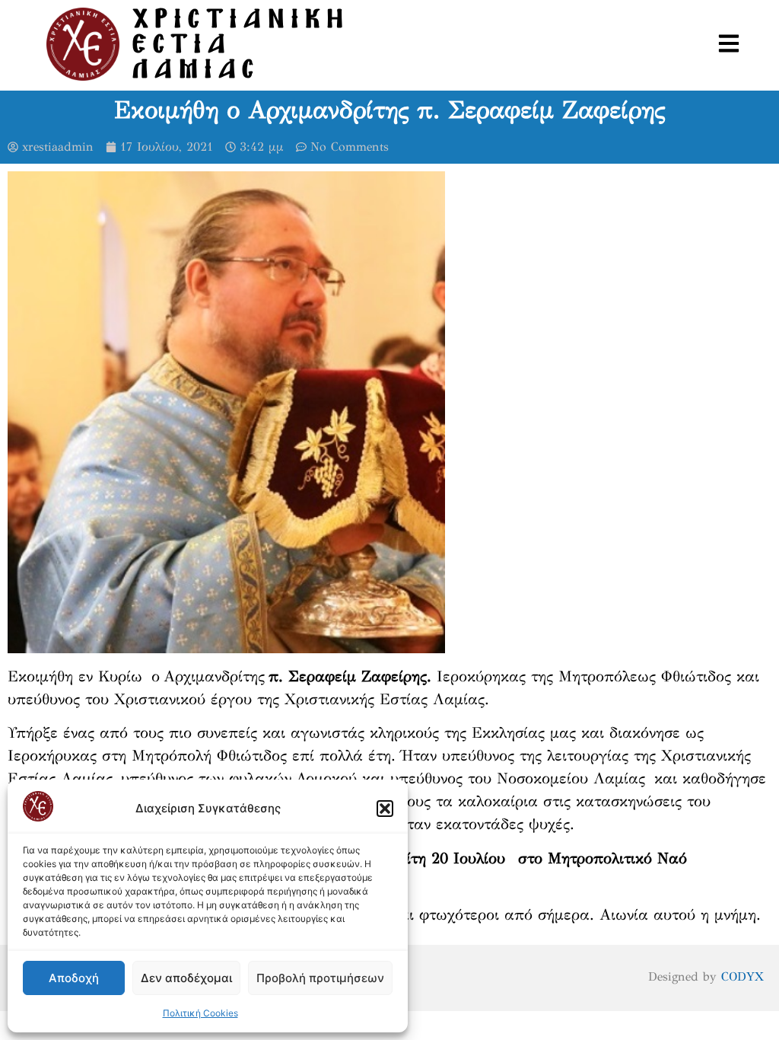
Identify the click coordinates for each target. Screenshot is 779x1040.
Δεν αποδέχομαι (186, 978)
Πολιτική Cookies (200, 1013)
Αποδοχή (74, 978)
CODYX (742, 976)
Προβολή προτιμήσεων (320, 978)
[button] (385, 808)
